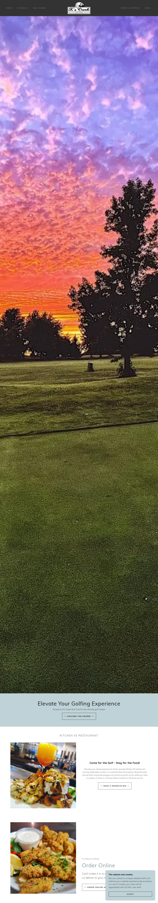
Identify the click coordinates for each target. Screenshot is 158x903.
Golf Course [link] (39, 8)
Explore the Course (79, 716)
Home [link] (9, 8)
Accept (130, 894)
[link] (79, 8)
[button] (148, 8)
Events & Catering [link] (130, 8)
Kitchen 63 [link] (22, 8)
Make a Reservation (114, 786)
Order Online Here (98, 887)
